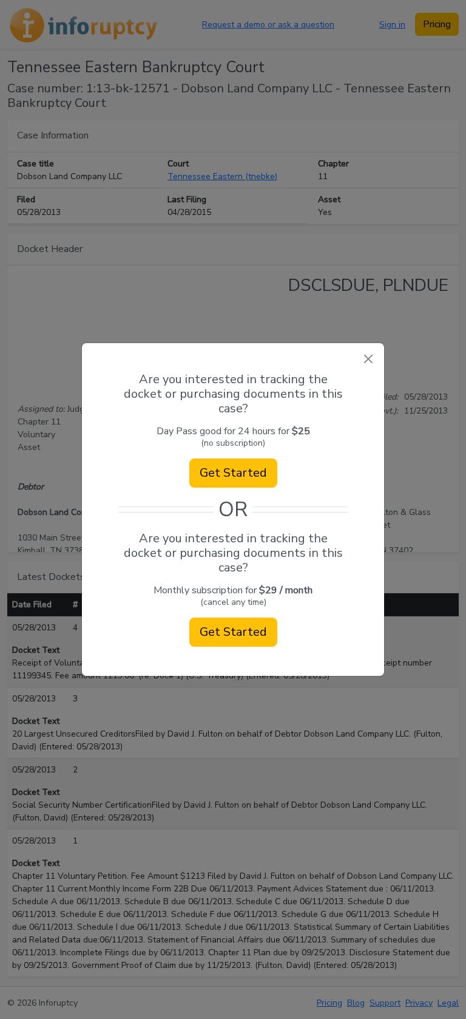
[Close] (368, 359)
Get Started (233, 473)
